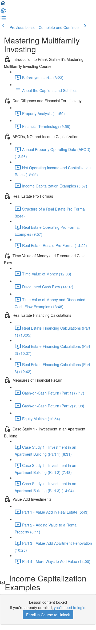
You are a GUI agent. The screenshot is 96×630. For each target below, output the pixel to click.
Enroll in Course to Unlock (48, 614)
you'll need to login (69, 607)
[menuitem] (3, 12)
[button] (3, 5)
